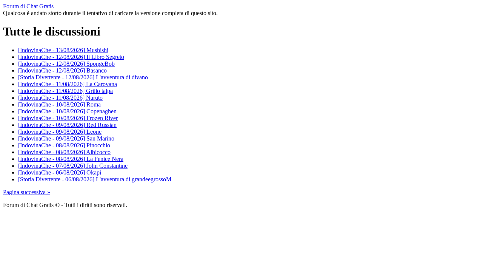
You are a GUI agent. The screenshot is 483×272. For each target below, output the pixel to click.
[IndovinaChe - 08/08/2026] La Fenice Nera (70, 159)
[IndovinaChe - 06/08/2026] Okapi (59, 172)
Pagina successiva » (26, 192)
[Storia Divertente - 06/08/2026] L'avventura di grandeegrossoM (94, 179)
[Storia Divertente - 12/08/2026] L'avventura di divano (83, 77)
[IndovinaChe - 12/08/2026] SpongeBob (66, 63)
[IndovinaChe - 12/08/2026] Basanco (62, 70)
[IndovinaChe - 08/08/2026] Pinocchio (64, 145)
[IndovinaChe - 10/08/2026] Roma (59, 104)
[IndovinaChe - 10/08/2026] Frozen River (68, 118)
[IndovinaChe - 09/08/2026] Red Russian (67, 125)
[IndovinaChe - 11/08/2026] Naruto (60, 97)
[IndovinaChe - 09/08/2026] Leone (60, 131)
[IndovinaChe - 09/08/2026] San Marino (66, 138)
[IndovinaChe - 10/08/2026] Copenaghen (67, 111)
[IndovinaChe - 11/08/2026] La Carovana (67, 84)
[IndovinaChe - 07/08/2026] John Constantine (73, 165)
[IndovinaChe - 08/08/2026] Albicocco (64, 152)
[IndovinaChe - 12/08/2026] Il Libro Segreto (71, 57)
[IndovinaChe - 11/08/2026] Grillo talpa (65, 91)
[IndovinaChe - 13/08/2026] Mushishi (63, 50)
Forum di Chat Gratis (28, 6)
